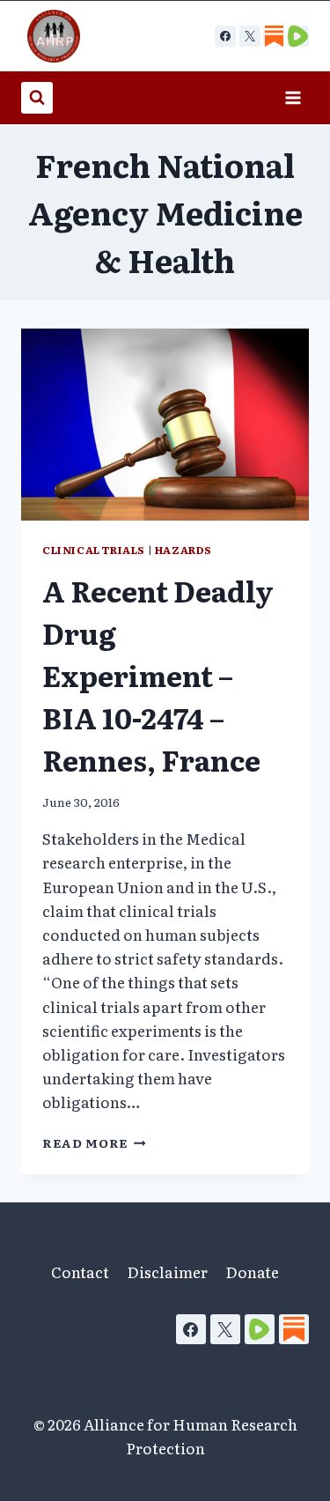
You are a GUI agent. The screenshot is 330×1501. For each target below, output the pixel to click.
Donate (252, 1272)
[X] (249, 36)
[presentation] (165, 425)
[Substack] (294, 1329)
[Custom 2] (298, 36)
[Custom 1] (273, 36)
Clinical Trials (93, 550)
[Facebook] (225, 36)
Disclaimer (167, 1272)
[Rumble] (260, 1329)
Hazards (183, 550)
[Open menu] (292, 97)
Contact (80, 1272)
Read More (94, 1142)
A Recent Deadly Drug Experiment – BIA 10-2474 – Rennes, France (158, 674)
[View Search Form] (37, 98)
